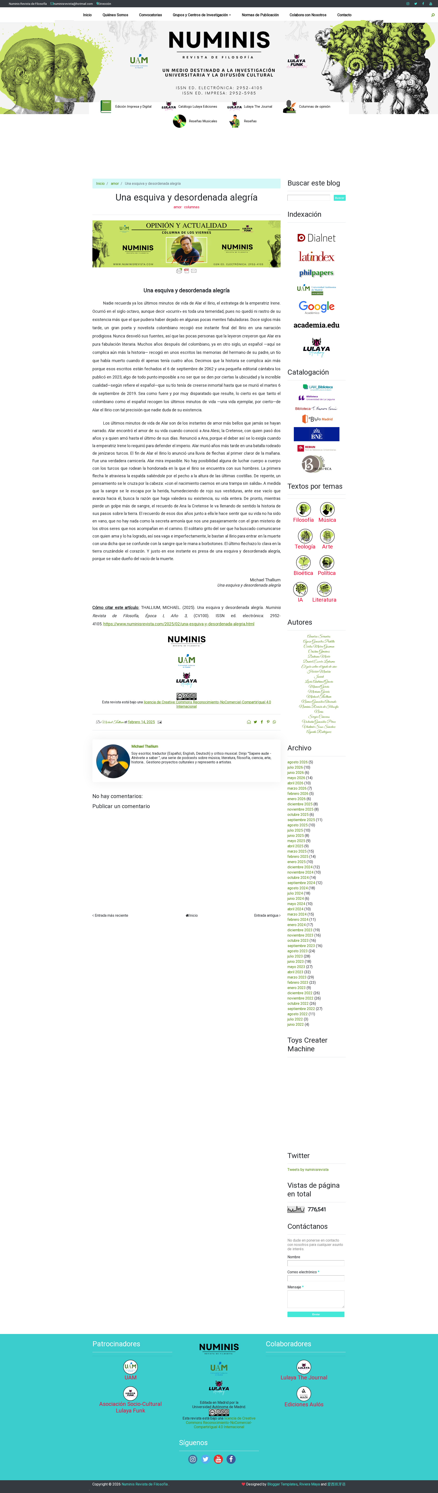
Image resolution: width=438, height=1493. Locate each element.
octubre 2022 (298, 1003)
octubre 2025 (298, 814)
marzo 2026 (297, 788)
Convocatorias (150, 15)
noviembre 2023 (300, 935)
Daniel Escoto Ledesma (319, 661)
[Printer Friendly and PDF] (186, 270)
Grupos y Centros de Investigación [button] (200, 15)
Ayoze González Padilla (319, 641)
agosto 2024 (297, 888)
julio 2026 (295, 767)
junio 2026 (295, 772)
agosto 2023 (297, 951)
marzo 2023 (297, 977)
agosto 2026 (297, 762)
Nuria (318, 711)
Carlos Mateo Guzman (319, 646)
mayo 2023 (296, 967)
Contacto (344, 15)
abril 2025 (295, 846)
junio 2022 (295, 1024)
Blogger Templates (282, 1484)
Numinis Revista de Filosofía (28, 3)
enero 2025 (296, 862)
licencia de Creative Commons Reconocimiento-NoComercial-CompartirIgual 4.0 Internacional (221, 1422)
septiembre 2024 (301, 883)
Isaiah (319, 676)
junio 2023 (295, 961)
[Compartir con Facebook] (262, 722)
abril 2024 (295, 909)
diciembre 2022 (300, 993)
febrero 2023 (297, 982)
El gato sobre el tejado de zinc (319, 666)
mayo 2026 (296, 778)
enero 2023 (296, 988)
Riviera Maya (309, 1484)
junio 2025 (295, 835)
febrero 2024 (297, 919)
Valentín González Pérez (319, 721)
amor (115, 183)
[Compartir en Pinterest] (268, 722)
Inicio (87, 15)
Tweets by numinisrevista (307, 1169)
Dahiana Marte (319, 656)
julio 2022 (295, 1019)
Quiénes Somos (115, 15)
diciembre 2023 (300, 930)
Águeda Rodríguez (319, 731)
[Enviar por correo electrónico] (249, 722)
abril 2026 (295, 783)
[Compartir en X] (256, 722)
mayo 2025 (296, 841)
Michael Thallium (318, 696)
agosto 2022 (297, 1014)
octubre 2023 (298, 940)
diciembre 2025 (300, 804)
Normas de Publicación (260, 15)
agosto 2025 (297, 825)
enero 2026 (296, 799)
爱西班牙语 (336, 1484)
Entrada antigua (266, 915)
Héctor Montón (319, 671)
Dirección (104, 3)
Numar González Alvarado (318, 701)
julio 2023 (295, 956)
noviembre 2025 (300, 809)
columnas (191, 207)
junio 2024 (295, 898)
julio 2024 (295, 893)
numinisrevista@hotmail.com (73, 3)
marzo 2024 (297, 914)
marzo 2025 (297, 851)
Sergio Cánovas (319, 716)
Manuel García (319, 686)
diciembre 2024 (300, 867)
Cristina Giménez (319, 651)
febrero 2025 (297, 856)
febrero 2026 (297, 793)
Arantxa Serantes (318, 636)
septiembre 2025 (301, 820)
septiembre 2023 (301, 946)
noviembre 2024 (300, 872)
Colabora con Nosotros (308, 15)
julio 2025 (295, 830)
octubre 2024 (298, 877)
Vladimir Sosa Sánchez (318, 726)
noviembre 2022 (300, 998)
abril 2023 (295, 972)
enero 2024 (296, 925)
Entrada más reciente (111, 915)
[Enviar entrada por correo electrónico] (159, 722)
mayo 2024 (296, 904)
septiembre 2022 (301, 1009)
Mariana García (319, 691)
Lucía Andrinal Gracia (319, 681)
